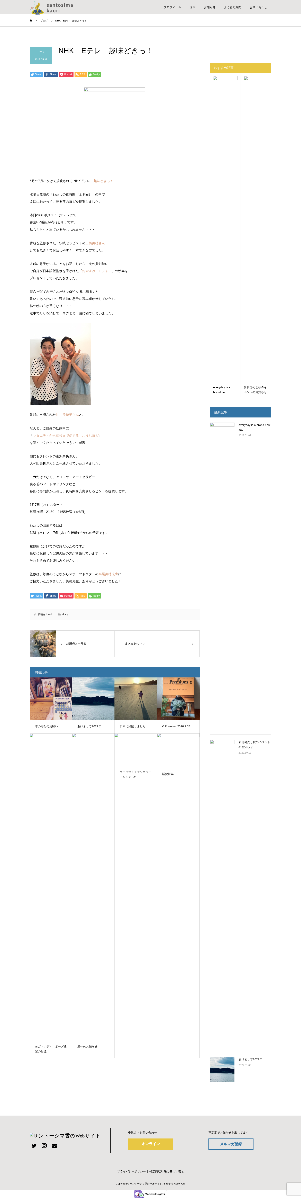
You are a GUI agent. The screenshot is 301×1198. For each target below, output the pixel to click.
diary (41, 51)
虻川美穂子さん (67, 414)
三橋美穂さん (95, 243)
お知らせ (209, 7)
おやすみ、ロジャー (97, 271)
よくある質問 (232, 7)
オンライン (150, 1144)
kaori (49, 614)
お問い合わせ (258, 7)
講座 (192, 7)
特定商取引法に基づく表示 (166, 1171)
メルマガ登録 (231, 1144)
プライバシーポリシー (131, 1171)
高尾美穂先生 (108, 574)
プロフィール (172, 7)
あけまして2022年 (250, 1059)
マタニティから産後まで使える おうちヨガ (65, 435)
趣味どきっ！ (103, 181)
